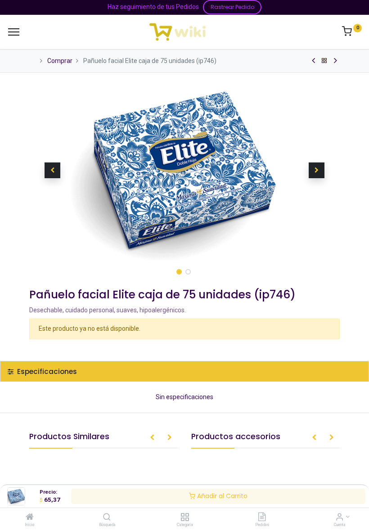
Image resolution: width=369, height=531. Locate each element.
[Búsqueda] (107, 517)
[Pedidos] (262, 517)
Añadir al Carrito (221, 495)
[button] (52, 170)
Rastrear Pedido (232, 7)
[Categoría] (184, 517)
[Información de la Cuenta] (339, 517)
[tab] (184, 371)
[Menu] (13, 32)
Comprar (59, 60)
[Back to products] (324, 61)
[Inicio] (30, 517)
